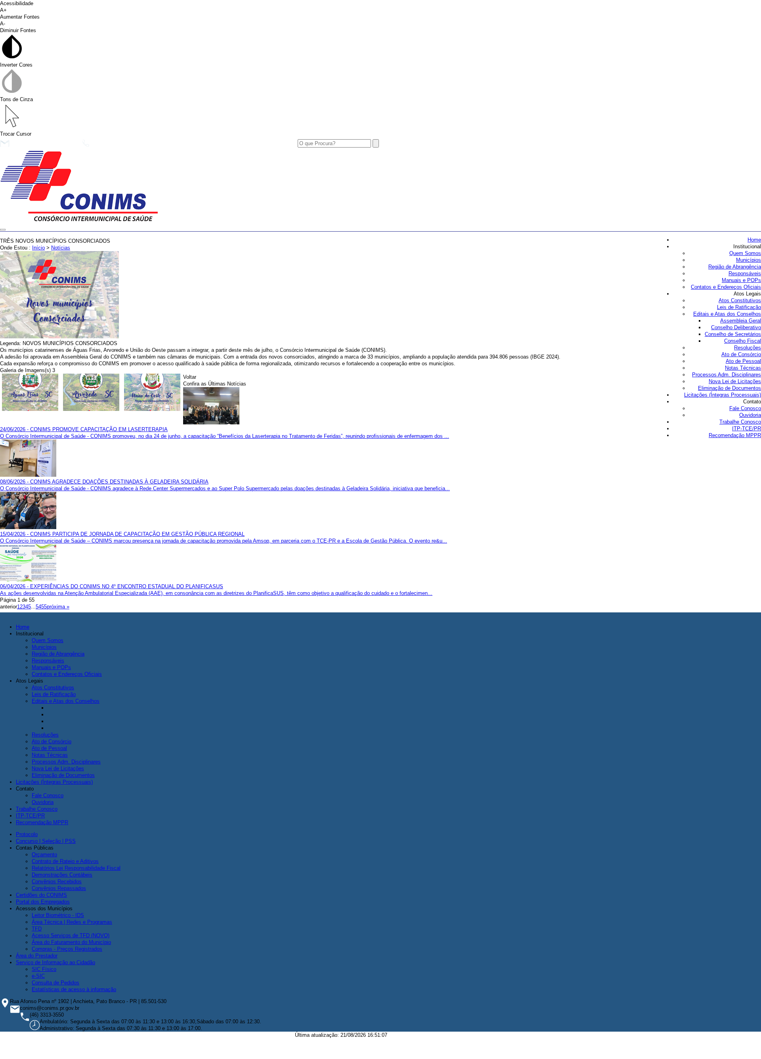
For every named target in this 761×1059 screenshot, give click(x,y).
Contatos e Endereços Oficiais (726, 287)
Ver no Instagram (232, 145)
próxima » (58, 607)
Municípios (748, 260)
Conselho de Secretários (733, 334)
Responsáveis (744, 273)
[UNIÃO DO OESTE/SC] (152, 393)
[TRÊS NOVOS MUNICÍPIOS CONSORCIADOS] (59, 337)
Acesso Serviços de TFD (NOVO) (70, 935)
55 (44, 607)
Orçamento (44, 855)
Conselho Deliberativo (736, 327)
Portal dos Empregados (43, 902)
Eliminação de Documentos (729, 388)
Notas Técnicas (743, 368)
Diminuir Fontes (18, 27)
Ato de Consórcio (741, 354)
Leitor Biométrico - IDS (58, 915)
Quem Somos (745, 253)
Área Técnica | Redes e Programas (72, 922)
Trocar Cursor (15, 134)
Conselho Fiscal (742, 341)
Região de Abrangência (734, 267)
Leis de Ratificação (739, 307)
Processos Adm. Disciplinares (726, 375)
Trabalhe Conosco (740, 422)
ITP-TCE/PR (746, 429)
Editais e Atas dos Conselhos (727, 314)
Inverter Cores (16, 65)
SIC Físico (44, 969)
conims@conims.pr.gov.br (43, 145)
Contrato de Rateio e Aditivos (65, 861)
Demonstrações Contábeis (62, 875)
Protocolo (27, 834)
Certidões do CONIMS (41, 895)
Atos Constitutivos (740, 300)
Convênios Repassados (59, 888)
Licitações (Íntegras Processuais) (722, 395)
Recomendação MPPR (735, 435)
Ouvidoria (750, 415)
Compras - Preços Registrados (67, 949)
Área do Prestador (36, 956)
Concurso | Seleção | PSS (46, 841)
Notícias (60, 248)
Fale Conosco (745, 408)
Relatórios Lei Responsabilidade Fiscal (76, 868)
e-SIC (38, 976)
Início (38, 248)
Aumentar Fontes (20, 13)
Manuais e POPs (741, 280)
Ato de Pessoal (743, 361)
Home (754, 240)
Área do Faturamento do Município (71, 942)
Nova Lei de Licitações (735, 381)
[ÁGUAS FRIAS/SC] (30, 393)
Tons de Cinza (16, 99)
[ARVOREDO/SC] (91, 393)
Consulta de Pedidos (55, 983)
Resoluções (747, 348)
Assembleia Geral (740, 321)
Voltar (189, 377)
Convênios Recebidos (57, 881)
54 (38, 607)
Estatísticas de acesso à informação (74, 989)
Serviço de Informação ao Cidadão (55, 962)
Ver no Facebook (168, 145)
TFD (37, 929)
